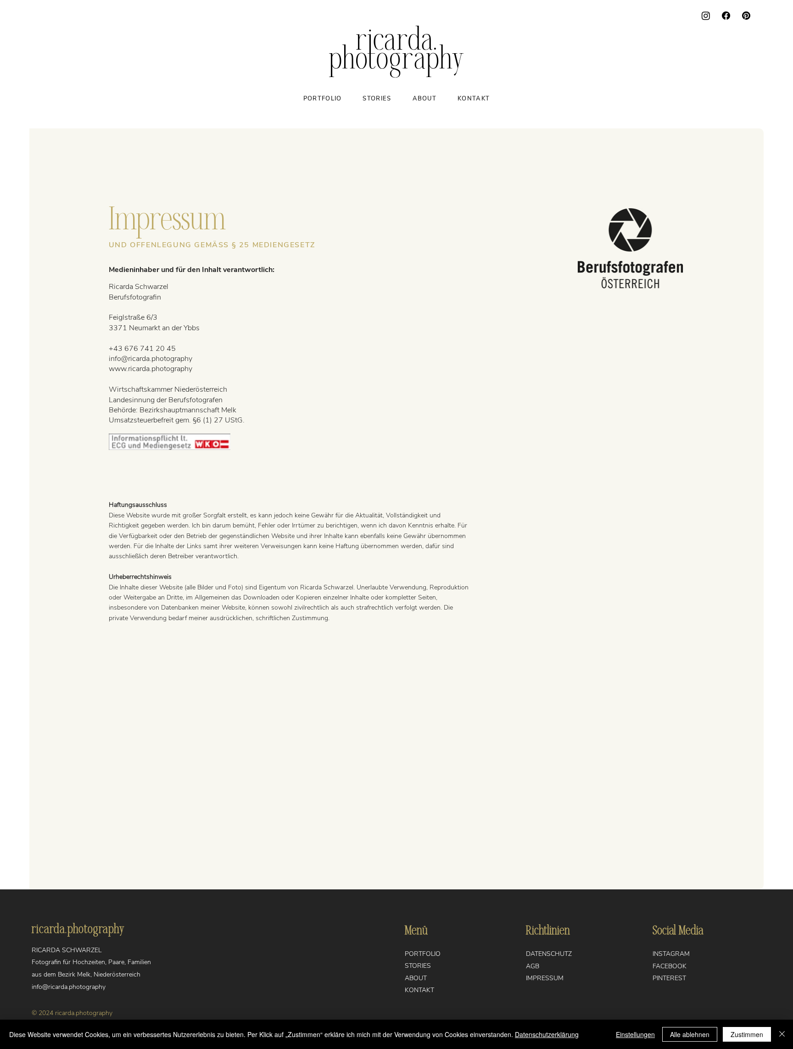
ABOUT (416, 978)
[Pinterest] (746, 15)
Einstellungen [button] (635, 1034)
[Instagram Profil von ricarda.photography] (705, 15)
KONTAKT (419, 990)
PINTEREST (669, 978)
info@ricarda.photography (150, 359)
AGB (532, 966)
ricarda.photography (78, 929)
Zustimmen (747, 1034)
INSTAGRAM (671, 953)
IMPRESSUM (545, 978)
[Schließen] (781, 1034)
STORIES (418, 965)
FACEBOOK (670, 966)
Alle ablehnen (689, 1034)
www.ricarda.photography (150, 369)
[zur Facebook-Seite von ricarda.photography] (726, 15)
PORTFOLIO (423, 953)
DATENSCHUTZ (549, 953)
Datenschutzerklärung (547, 1034)
